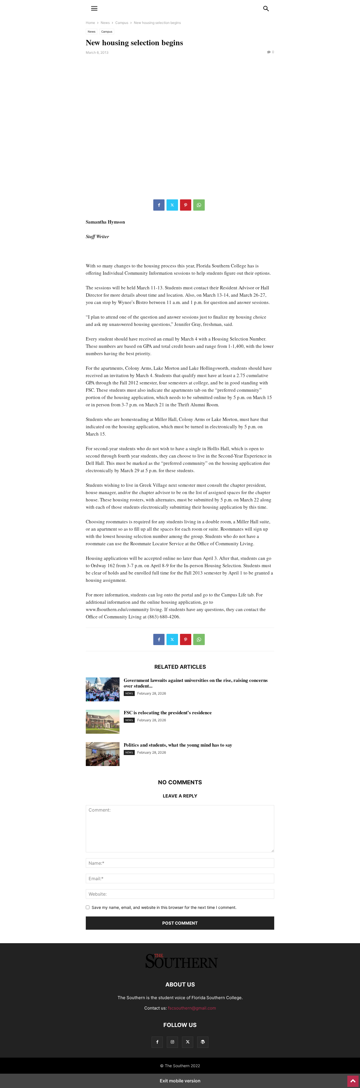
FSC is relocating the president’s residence (168, 712)
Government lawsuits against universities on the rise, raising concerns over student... (196, 683)
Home (90, 23)
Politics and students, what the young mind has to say (178, 744)
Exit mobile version (180, 1081)
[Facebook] (159, 205)
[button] (94, 8)
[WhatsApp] (199, 205)
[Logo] (180, 967)
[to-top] (353, 1079)
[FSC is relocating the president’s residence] (103, 722)
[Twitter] (172, 205)
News (105, 23)
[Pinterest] (185, 205)
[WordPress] (202, 1042)
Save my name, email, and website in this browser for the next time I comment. (164, 907)
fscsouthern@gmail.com (192, 1008)
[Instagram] (172, 1042)
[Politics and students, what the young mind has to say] (103, 754)
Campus (121, 23)
